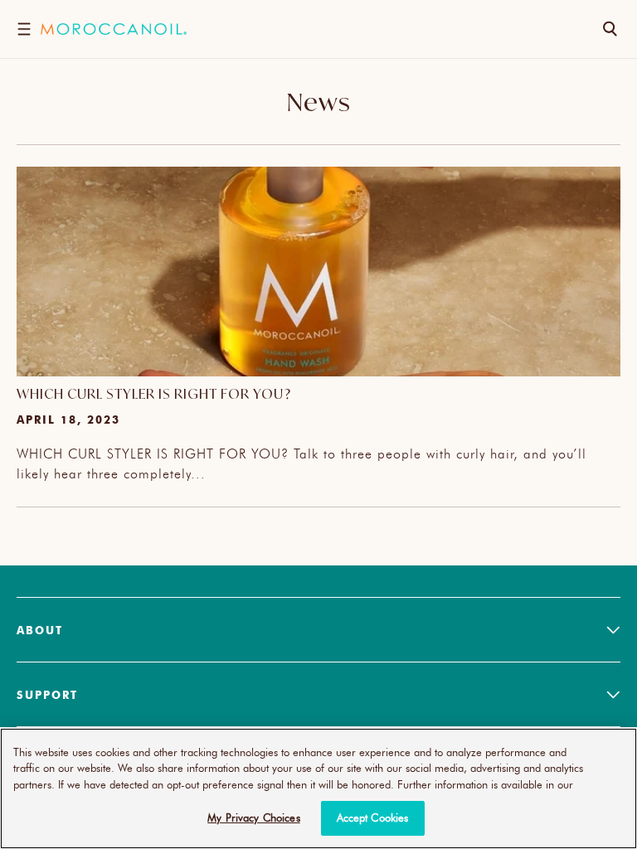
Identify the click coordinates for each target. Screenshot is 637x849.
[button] (24, 29)
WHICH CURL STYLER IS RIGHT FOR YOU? (154, 394)
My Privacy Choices (253, 817)
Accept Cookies (373, 817)
